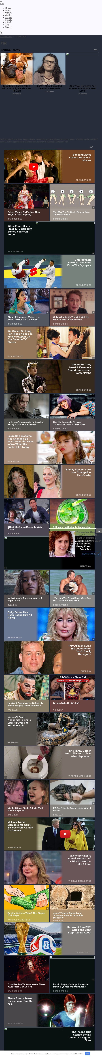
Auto (2, 3)
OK (87, 1054)
